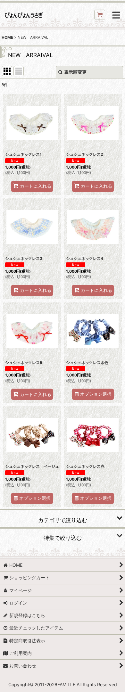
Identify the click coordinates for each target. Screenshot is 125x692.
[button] (116, 16)
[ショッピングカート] (99, 15)
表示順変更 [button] (75, 72)
